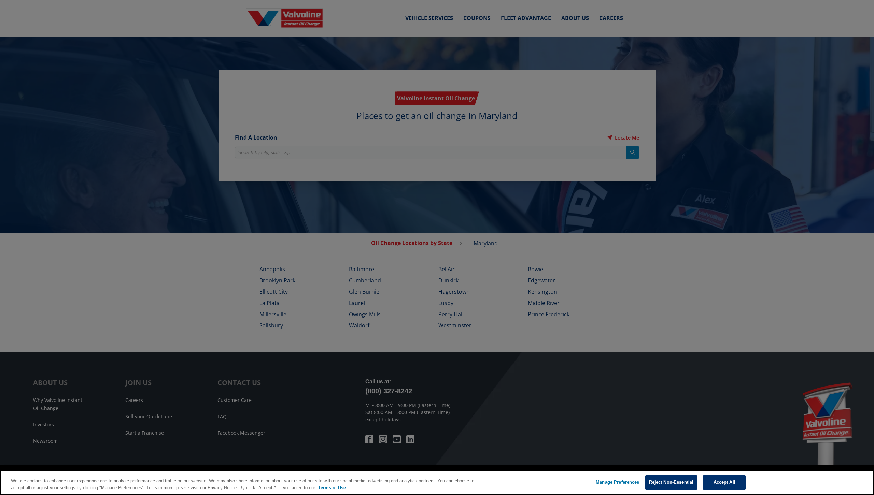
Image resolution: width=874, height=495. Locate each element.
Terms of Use (332, 487)
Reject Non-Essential (671, 482)
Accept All (724, 482)
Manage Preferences (617, 482)
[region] (437, 483)
